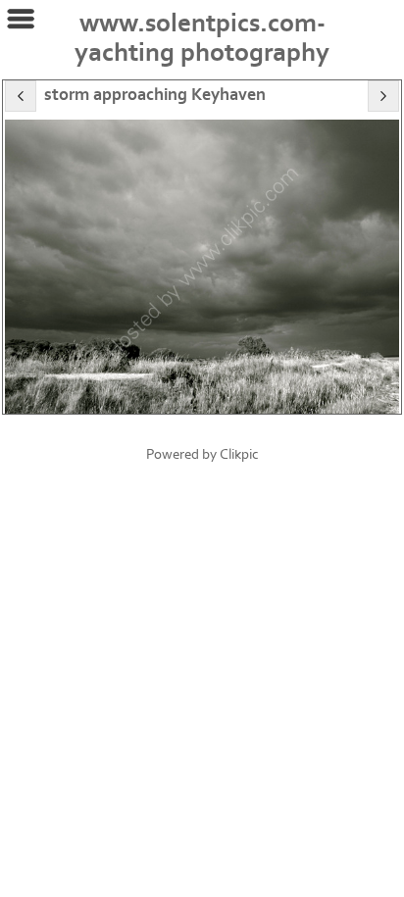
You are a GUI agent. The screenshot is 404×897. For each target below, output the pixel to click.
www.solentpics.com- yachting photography (202, 38)
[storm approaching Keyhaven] (202, 266)
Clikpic (239, 454)
